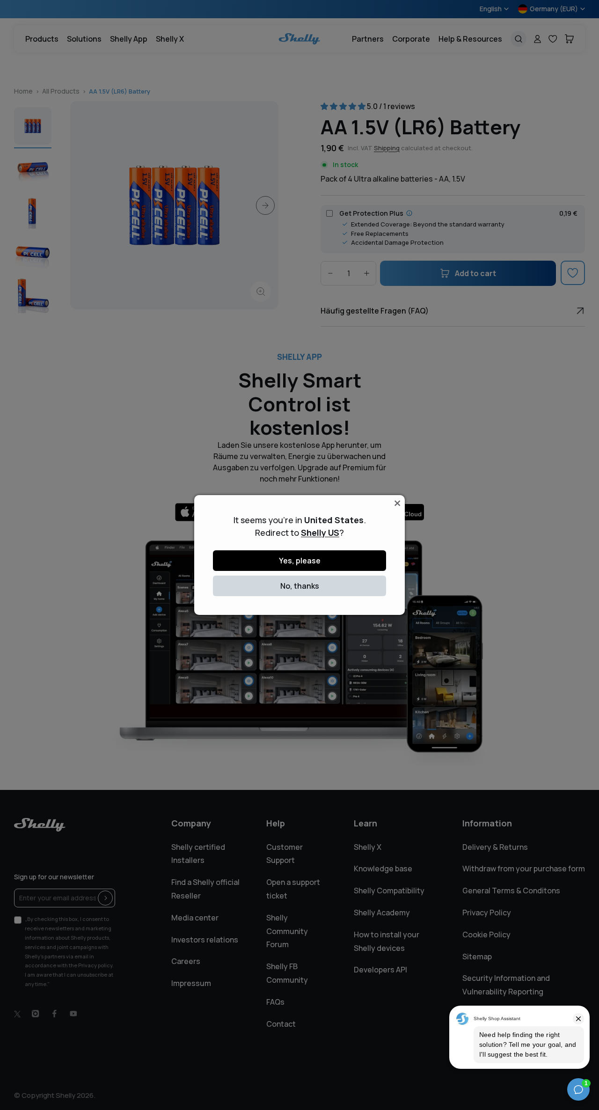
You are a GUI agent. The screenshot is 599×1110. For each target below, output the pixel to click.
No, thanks (299, 586)
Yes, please (300, 560)
